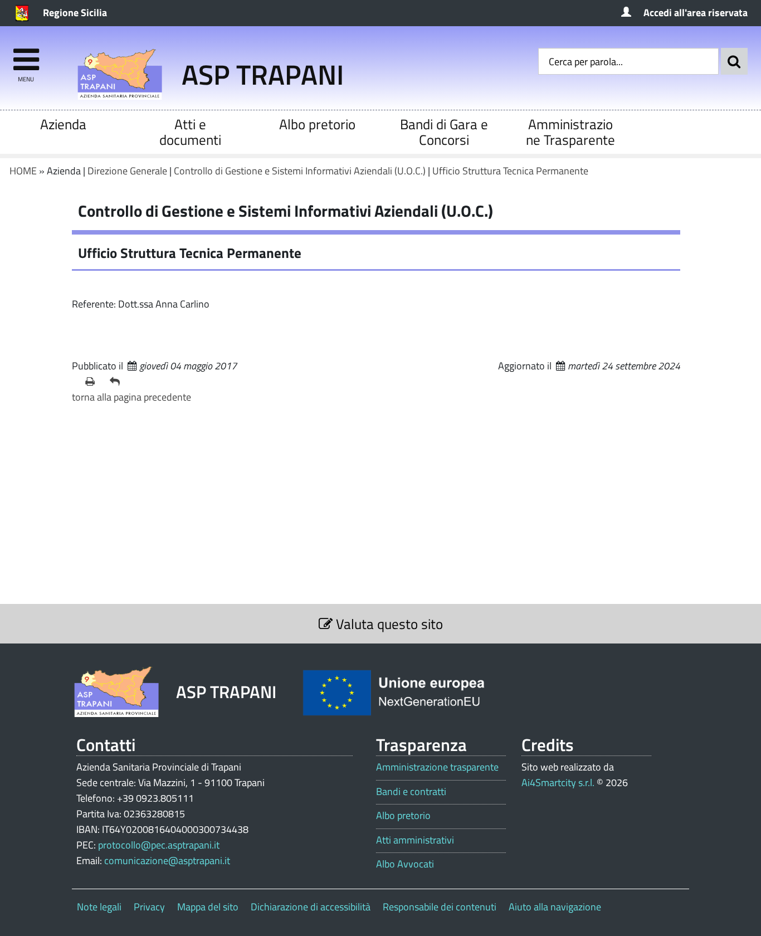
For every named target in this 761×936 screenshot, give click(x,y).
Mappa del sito (207, 906)
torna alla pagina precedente (131, 396)
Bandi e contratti (411, 792)
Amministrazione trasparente (437, 767)
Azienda (63, 124)
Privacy (149, 906)
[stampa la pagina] (93, 381)
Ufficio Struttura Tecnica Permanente (510, 170)
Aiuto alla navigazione (555, 906)
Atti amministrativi (415, 840)
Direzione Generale (127, 170)
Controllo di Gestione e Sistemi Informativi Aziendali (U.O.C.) (300, 170)
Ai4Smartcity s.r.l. (557, 782)
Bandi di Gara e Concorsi (444, 131)
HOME (23, 170)
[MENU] (25, 54)
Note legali (99, 906)
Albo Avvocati (405, 864)
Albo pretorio (317, 124)
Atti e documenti (190, 131)
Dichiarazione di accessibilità (310, 906)
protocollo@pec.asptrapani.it (158, 844)
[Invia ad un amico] (117, 381)
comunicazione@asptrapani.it (167, 860)
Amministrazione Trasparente (570, 131)
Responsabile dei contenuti (439, 906)
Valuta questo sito (388, 624)
